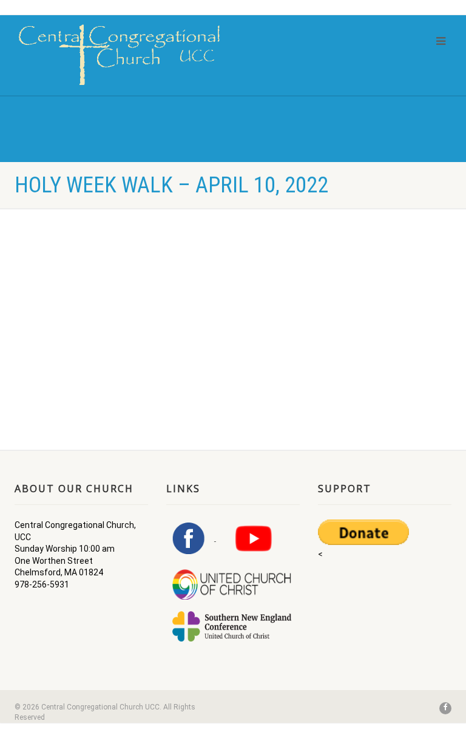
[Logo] (119, 54)
